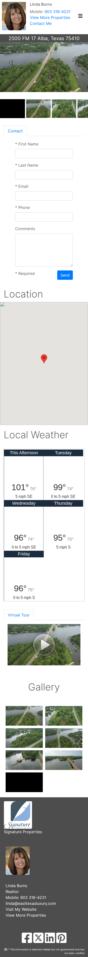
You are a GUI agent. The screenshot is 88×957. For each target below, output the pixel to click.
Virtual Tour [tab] (19, 614)
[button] (11, 63)
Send (65, 275)
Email (21, 186)
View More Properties (50, 23)
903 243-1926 (33, 897)
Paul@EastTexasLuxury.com (31, 903)
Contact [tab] (15, 130)
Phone (22, 207)
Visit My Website (21, 909)
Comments (25, 228)
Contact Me (41, 29)
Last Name (26, 165)
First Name (26, 143)
